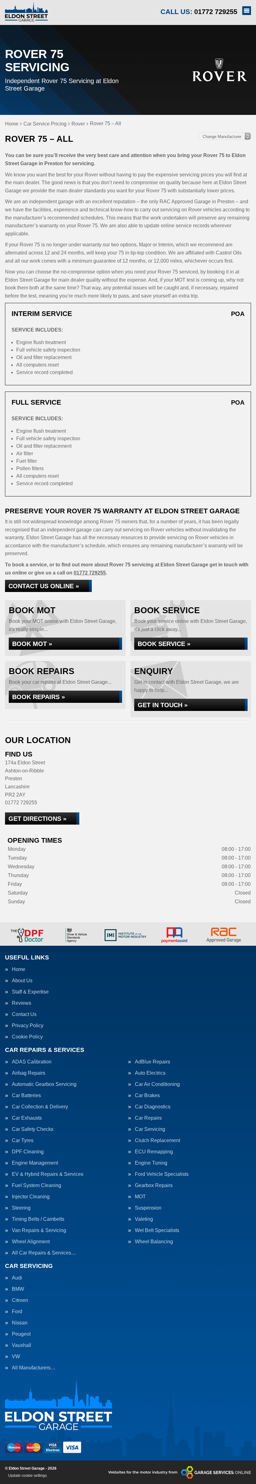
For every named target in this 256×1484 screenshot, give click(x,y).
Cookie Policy (27, 1036)
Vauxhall (21, 1345)
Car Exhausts (27, 1118)
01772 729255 (198, 12)
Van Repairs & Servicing (39, 1230)
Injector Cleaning (31, 1196)
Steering (21, 1207)
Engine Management (35, 1163)
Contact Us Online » (43, 586)
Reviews (21, 1003)
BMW (18, 1289)
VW (16, 1356)
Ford (17, 1311)
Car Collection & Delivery (40, 1106)
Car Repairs (148, 1118)
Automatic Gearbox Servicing (44, 1084)
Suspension (148, 1207)
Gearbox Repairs (154, 1185)
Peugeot (21, 1334)
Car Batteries (26, 1095)
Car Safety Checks (32, 1129)
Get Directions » (37, 818)
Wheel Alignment (31, 1241)
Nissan (19, 1322)
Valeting (144, 1219)
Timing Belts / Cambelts (38, 1219)
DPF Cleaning (28, 1151)
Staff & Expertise (30, 991)
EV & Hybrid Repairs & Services (47, 1174)
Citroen (20, 1300)
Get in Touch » (163, 705)
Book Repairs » (38, 696)
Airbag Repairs (28, 1073)
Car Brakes (147, 1095)
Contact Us (24, 1014)
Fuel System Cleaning (36, 1185)
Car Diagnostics (152, 1106)
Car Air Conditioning (157, 1084)
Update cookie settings (27, 1475)
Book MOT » (32, 643)
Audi (17, 1277)
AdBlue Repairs (152, 1061)
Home (18, 969)
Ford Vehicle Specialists (162, 1174)
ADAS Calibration (32, 1061)
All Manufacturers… (34, 1367)
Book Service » (164, 643)
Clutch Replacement (157, 1140)
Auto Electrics (150, 1073)
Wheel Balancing (154, 1241)
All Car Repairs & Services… (44, 1252)
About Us (22, 980)
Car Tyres (22, 1140)
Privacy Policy (27, 1025)
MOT (140, 1196)
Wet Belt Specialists (157, 1230)
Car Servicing (150, 1129)
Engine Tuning (151, 1163)
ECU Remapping (154, 1151)
